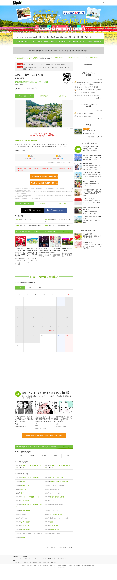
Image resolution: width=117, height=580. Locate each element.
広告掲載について (71, 565)
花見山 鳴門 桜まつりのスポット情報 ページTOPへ (60, 548)
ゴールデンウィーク (37, 558)
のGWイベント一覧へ (24, 220)
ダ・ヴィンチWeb (24, 562)
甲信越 (53, 37)
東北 (40, 37)
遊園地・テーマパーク (95, 41)
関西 (70, 37)
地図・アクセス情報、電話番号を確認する (44, 183)
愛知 (61, 37)
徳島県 (18, 84)
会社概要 (78, 565)
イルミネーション (63, 558)
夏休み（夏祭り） (51, 558)
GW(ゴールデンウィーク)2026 (23, 37)
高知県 (67, 456)
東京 (48, 37)
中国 (78, 37)
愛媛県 (56, 456)
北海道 (35, 37)
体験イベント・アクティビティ (26, 88)
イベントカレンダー (41, 41)
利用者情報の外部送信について (88, 565)
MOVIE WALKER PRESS (44, 562)
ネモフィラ (26, 64)
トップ (24, 96)
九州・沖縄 (88, 37)
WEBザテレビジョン (34, 562)
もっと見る (97, 98)
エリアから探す (23, 42)
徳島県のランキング (29, 466)
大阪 (74, 37)
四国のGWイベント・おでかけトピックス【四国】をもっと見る (44, 435)
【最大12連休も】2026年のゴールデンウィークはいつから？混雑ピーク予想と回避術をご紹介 (46, 68)
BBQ (47, 64)
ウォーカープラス (17, 558)
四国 (82, 37)
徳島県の (28, 477)
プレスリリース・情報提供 (55, 565)
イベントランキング (59, 42)
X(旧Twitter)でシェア (34, 210)
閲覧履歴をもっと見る (94, 136)
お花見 (30, 558)
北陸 (66, 37)
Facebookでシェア (57, 210)
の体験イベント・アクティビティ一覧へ (58, 221)
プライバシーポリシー (31, 565)
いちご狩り (24, 558)
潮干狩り (34, 64)
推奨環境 (39, 565)
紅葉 (58, 558)
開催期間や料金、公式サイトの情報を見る (44, 177)
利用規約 (23, 565)
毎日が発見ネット (54, 562)
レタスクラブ (16, 562)
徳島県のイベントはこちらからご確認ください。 (44, 136)
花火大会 (44, 558)
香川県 (44, 456)
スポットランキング (77, 42)
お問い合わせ (45, 565)
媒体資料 (64, 565)
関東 (44, 37)
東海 (57, 37)
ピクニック (41, 64)
